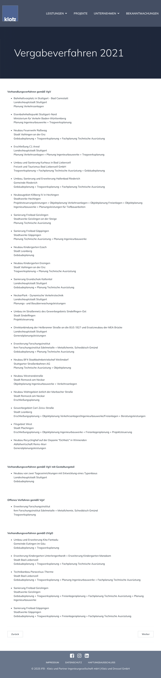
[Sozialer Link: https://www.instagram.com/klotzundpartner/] (80, 655)
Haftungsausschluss (101, 662)
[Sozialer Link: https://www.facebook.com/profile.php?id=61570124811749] (73, 655)
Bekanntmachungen (142, 13)
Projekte (81, 13)
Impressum (52, 662)
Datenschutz (73, 662)
